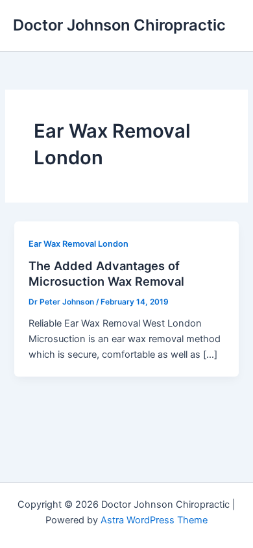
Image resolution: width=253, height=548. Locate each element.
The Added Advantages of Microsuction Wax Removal (106, 273)
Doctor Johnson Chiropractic (119, 25)
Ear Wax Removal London (78, 244)
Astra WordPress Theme (154, 520)
